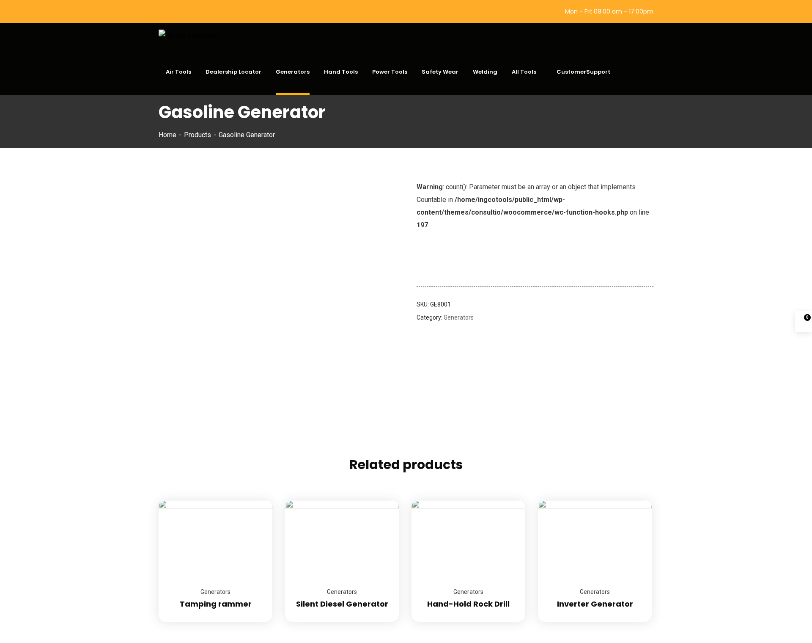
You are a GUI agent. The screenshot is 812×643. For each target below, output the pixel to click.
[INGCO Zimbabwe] (188, 35)
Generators (459, 317)
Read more (255, 499)
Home (167, 135)
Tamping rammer (216, 604)
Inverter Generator (595, 604)
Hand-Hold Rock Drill (468, 604)
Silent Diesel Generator (342, 604)
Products (197, 135)
